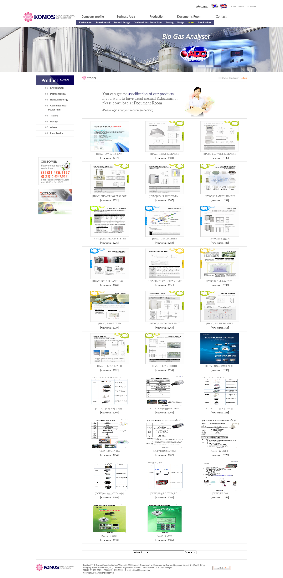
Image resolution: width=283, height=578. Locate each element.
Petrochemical (103, 22)
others (53, 127)
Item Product (204, 22)
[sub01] (201, 66)
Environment (85, 22)
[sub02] (209, 66)
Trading (169, 22)
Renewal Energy (122, 22)
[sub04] (217, 66)
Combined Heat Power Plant (148, 22)
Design (180, 22)
